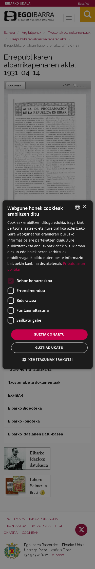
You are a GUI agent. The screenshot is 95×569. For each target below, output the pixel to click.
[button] (47, 359)
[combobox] (77, 207)
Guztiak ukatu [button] (49, 347)
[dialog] (47, 284)
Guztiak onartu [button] (49, 334)
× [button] (84, 207)
